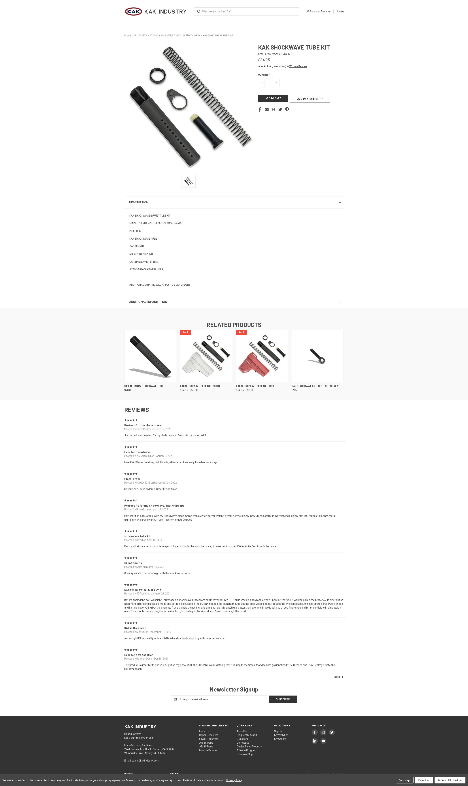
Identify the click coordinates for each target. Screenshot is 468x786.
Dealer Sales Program (249, 746)
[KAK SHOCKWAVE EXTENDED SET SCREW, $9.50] (317, 356)
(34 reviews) (279, 66)
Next (337, 677)
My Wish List (281, 735)
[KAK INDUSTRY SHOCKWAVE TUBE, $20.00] (150, 356)
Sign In (278, 731)
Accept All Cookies (450, 780)
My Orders (280, 738)
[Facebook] (260, 109)
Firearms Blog (245, 754)
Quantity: (264, 74)
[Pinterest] (287, 109)
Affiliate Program (246, 750)
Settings (404, 780)
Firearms (204, 731)
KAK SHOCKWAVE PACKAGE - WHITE (200, 386)
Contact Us (243, 742)
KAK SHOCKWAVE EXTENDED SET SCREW (315, 386)
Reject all (424, 780)
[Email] (267, 109)
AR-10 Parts (206, 746)
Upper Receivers (208, 735)
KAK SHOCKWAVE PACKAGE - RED (255, 386)
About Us (242, 731)
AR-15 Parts (206, 742)
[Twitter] (280, 109)
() (342, 11)
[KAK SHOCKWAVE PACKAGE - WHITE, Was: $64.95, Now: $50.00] (206, 356)
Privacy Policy (234, 780)
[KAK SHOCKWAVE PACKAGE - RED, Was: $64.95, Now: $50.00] (262, 356)
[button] (297, 66)
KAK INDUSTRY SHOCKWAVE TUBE (143, 386)
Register (326, 11)
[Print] (273, 109)
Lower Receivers (208, 738)
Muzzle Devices (208, 750)
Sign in (314, 11)
